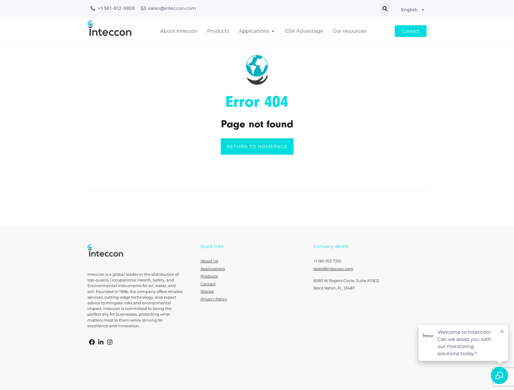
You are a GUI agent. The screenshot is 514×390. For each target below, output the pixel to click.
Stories (207, 291)
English (409, 9)
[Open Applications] (273, 31)
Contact (208, 284)
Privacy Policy (213, 299)
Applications (212, 269)
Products (209, 276)
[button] (384, 8)
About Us (209, 261)
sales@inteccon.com (172, 8)
